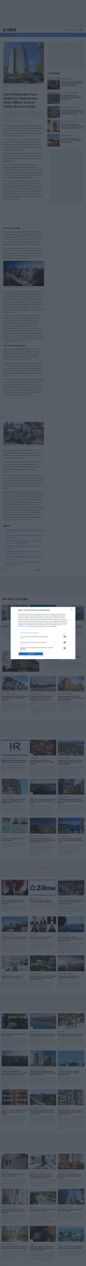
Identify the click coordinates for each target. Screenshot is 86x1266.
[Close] (72, 610)
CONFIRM (31, 653)
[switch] (64, 636)
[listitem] (43, 633)
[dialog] (43, 633)
